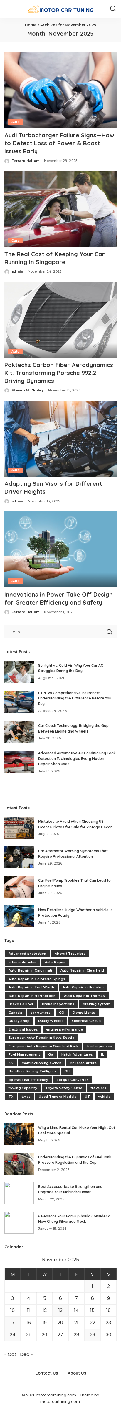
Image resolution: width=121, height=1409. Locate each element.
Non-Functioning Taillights (32, 1071)
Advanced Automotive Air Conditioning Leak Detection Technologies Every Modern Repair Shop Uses (77, 758)
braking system (97, 1004)
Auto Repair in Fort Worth (31, 987)
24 (13, 1334)
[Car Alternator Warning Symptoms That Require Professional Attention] (19, 857)
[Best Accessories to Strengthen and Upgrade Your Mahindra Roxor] (19, 1193)
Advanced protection (27, 954)
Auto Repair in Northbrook (32, 996)
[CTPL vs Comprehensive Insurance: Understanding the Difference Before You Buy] (19, 702)
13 (60, 1310)
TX (11, 1096)
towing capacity (23, 1088)
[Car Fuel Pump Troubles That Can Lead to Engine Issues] (19, 887)
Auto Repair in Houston (83, 987)
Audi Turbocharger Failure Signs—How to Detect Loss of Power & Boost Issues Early (59, 143)
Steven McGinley (27, 390)
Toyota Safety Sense (64, 1088)
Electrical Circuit (86, 1021)
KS (11, 1063)
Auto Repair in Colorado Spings (37, 979)
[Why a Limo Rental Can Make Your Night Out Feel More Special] (19, 1134)
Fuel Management (24, 1054)
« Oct (10, 1354)
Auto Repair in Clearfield (82, 970)
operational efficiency (28, 1080)
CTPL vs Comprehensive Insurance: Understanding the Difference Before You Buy (74, 698)
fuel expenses (99, 1046)
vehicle (104, 1096)
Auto (15, 122)
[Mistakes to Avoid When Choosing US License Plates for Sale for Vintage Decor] (19, 828)
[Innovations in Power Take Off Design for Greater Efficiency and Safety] (60, 549)
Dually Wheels (50, 1021)
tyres (26, 1096)
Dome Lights (84, 1012)
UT (87, 1096)
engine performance (64, 1029)
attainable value (23, 962)
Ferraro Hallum (25, 161)
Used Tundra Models (57, 1096)
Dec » (26, 1354)
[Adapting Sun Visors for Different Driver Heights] (60, 439)
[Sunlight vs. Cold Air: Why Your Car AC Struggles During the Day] (19, 672)
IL (102, 1054)
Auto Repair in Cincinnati (30, 970)
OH (67, 1071)
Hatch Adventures (77, 1054)
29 (92, 1334)
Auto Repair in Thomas (84, 996)
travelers (99, 1088)
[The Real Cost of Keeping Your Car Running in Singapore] (60, 209)
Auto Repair (55, 962)
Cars (15, 241)
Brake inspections (58, 1004)
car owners (40, 1012)
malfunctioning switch (41, 1063)
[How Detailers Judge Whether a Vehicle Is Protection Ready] (19, 916)
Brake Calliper (21, 1004)
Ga (50, 1054)
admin (17, 271)
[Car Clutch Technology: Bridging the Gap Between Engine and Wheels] (19, 732)
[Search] (113, 9)
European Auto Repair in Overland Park (44, 1046)
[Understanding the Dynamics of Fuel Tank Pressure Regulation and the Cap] (19, 1164)
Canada (15, 1012)
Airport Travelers (70, 954)
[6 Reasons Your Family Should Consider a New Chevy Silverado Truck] (19, 1223)
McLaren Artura (83, 1063)
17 (12, 1322)
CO (62, 1012)
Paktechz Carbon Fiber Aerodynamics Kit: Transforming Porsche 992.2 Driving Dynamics (58, 372)
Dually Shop (19, 1021)
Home (31, 25)
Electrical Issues (23, 1029)
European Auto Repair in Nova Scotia (41, 1038)
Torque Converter (72, 1080)
